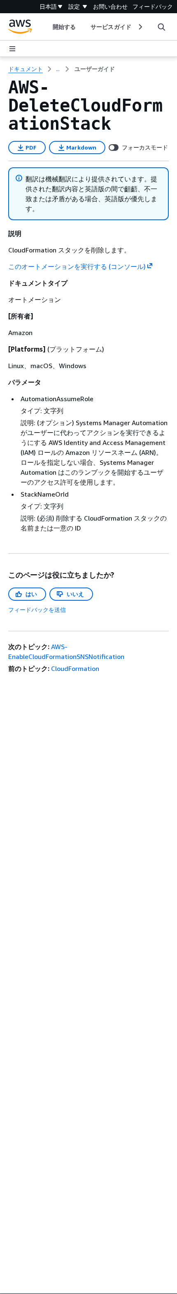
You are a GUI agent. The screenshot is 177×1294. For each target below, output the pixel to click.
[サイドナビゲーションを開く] (12, 48)
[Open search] (161, 27)
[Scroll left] (47, 26)
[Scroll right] (140, 26)
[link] (95, 69)
